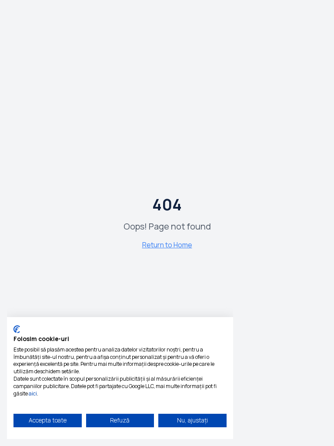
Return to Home (167, 245)
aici (33, 393)
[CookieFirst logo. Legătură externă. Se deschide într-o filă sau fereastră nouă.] (16, 329)
